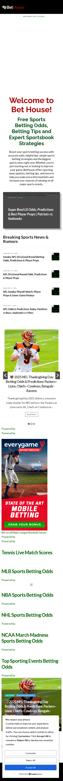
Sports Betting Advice (26, 704)
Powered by (8, 428)
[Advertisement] (31, 52)
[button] (5, 375)
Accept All (31, 767)
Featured (10, 704)
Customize (31, 753)
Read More (31, 399)
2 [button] (31, 424)
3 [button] (34, 424)
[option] (31, 366)
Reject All (30, 760)
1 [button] (29, 424)
